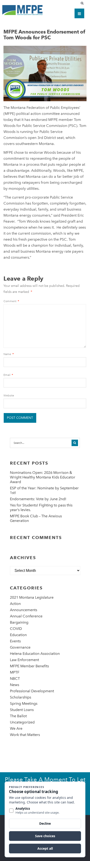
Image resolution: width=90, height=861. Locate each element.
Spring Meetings (23, 703)
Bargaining (19, 622)
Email (8, 375)
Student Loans (22, 710)
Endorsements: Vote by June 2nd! (38, 499)
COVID (16, 628)
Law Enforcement (24, 660)
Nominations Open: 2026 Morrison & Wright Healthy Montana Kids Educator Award (42, 477)
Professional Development (32, 691)
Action (15, 603)
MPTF (14, 672)
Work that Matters (25, 734)
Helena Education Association (35, 653)
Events (15, 641)
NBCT (15, 678)
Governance (20, 647)
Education (18, 635)
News (14, 685)
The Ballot (18, 716)
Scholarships (20, 697)
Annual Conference (26, 616)
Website (8, 395)
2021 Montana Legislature (32, 597)
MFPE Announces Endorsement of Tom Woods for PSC (44, 34)
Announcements (23, 610)
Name (8, 354)
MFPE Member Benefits (29, 666)
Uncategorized (22, 722)
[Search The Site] (83, 3)
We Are (16, 728)
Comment (11, 301)
